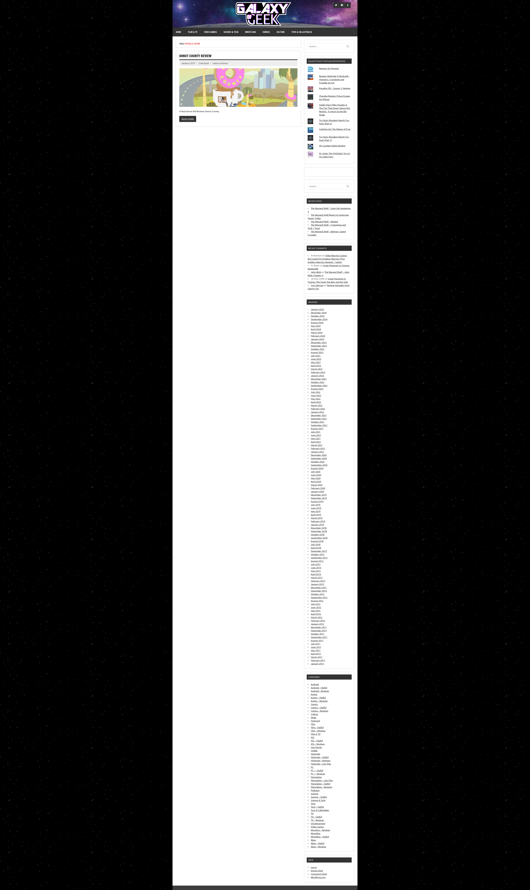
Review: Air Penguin (329, 68)
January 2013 (317, 584)
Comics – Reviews (319, 710)
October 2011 (317, 633)
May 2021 (315, 438)
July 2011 (315, 643)
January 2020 (317, 491)
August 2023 (317, 352)
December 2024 (319, 312)
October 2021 (317, 421)
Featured (315, 720)
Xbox (313, 840)
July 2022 (315, 392)
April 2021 (316, 441)
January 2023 (317, 375)
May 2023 (315, 362)
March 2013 (316, 577)
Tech (313, 803)
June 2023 (316, 359)
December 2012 (319, 587)
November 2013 (319, 551)
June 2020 (316, 474)
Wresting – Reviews (320, 830)
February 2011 (318, 660)
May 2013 (315, 570)
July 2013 (315, 564)
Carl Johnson (317, 285)
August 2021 (317, 428)
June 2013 (316, 567)
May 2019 (315, 511)
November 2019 (319, 498)
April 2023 (316, 365)
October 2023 (317, 349)
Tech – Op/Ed (317, 806)
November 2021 (319, 418)
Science (314, 793)
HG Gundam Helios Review (332, 145)
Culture (281, 32)
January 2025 (317, 309)
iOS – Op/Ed (317, 740)
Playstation (316, 777)
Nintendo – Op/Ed (319, 757)
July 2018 (315, 544)
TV (312, 813)
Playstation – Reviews (321, 787)
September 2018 (319, 537)
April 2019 (316, 514)
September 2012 (319, 597)
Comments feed (319, 873)
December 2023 (319, 342)
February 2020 (318, 488)
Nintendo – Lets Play (321, 763)
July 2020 (315, 471)
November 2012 (319, 590)
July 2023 (315, 355)
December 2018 (319, 527)
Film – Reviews (318, 730)
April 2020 (316, 481)
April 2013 (316, 574)
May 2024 (315, 325)
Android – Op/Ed (319, 687)
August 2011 (317, 640)
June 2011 (316, 647)
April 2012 (316, 614)
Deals (313, 717)
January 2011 (317, 663)
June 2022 (316, 395)
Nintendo (315, 753)
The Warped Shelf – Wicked (324, 221)
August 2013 (317, 561)
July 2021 (315, 431)
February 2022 (318, 408)
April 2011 (316, 653)
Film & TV (192, 32)
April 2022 (316, 402)
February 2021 (318, 448)
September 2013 (319, 557)
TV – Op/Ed (316, 816)
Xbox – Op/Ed (317, 843)
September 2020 (319, 464)
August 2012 (317, 600)
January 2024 (317, 339)
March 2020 (316, 484)
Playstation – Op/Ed (320, 783)
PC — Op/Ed (317, 770)
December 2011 (319, 627)
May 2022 (315, 398)
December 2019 (319, 494)
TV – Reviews (317, 820)
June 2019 (316, 508)
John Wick (316, 272)
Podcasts (315, 790)
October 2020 (317, 461)
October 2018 (317, 534)
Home (178, 32)
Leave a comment (220, 63)
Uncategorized (318, 823)
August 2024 (317, 322)
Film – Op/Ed (317, 727)
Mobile (314, 750)
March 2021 (316, 445)
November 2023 (319, 345)
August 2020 (317, 468)
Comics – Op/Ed (318, 707)
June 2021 (316, 435)
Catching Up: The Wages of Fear (335, 129)
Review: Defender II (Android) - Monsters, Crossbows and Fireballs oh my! (334, 79)
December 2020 (319, 455)
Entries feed (317, 870)
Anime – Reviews (319, 700)
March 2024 (316, 332)
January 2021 (317, 451)
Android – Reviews (320, 691)
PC (312, 767)
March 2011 (316, 657)
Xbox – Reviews (318, 846)
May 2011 (315, 650)
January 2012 (317, 623)
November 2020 (319, 458)
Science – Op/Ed (319, 796)
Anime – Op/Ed (318, 697)
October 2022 (317, 382)
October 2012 (317, 594)
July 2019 (315, 504)
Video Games (210, 32)
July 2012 (315, 604)
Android (315, 684)
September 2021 (319, 425)
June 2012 (316, 607)
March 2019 (316, 517)
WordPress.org (318, 877)
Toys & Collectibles (302, 32)
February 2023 (318, 372)
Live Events (316, 747)
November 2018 (319, 531)
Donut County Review (195, 56)
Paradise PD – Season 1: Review (334, 88)
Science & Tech (231, 32)
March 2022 (316, 405)
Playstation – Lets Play (322, 780)
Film (313, 724)
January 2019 (317, 524)
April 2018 (316, 547)
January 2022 (317, 412)
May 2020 (315, 478)
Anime (314, 694)
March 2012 (316, 617)
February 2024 (318, 335)
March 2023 (316, 368)
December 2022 (319, 378)
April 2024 (316, 329)
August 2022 (317, 388)
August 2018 (317, 541)
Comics (266, 32)
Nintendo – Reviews (320, 760)
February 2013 (318, 580)
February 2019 (318, 521)
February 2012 (318, 620)
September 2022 (319, 385)
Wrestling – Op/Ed (320, 836)
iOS (312, 737)
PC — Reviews (318, 773)
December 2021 (319, 415)
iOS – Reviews (318, 743)
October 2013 (317, 554)
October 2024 (317, 315)
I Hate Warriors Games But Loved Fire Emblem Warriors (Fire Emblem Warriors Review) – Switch (327, 258)
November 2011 (319, 630)
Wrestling (250, 32)
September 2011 (319, 637)
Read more (187, 118)
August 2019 (317, 501)
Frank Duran (204, 63)
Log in (314, 867)
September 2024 (319, 319)
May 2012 (315, 610)
